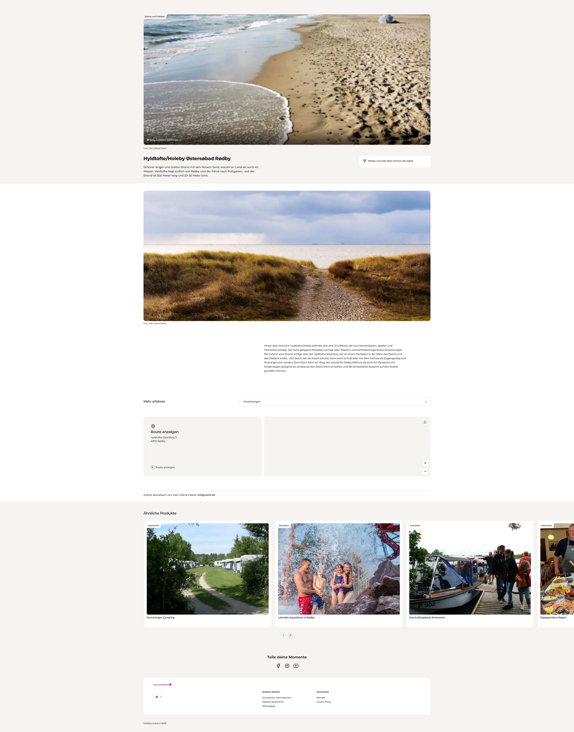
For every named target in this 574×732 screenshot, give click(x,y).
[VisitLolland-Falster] (162, 684)
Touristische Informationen (276, 697)
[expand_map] (425, 422)
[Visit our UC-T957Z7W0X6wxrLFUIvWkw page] (296, 665)
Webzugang (268, 706)
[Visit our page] (278, 665)
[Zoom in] (425, 463)
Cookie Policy (324, 701)
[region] (347, 446)
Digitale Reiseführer (273, 701)
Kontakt (321, 697)
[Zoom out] (425, 471)
